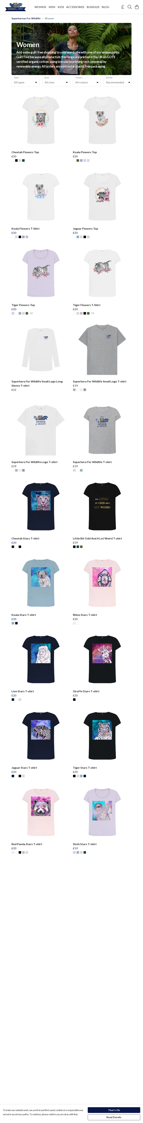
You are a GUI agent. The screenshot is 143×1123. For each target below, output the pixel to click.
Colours (79, 77)
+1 (92, 313)
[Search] (129, 6)
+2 (31, 313)
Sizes (46, 77)
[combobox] (25, 82)
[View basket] (136, 6)
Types (16, 77)
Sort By (109, 77)
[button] (36, 82)
